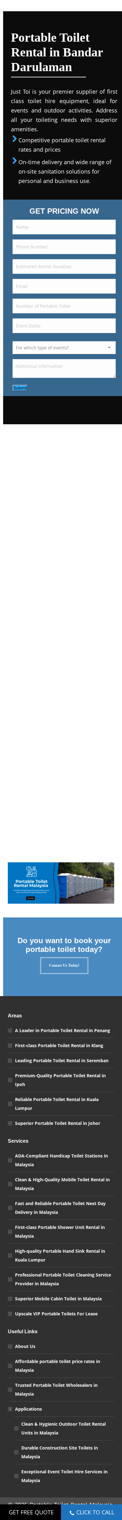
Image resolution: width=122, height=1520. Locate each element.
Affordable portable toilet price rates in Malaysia (57, 1365)
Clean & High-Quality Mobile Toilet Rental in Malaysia (62, 1184)
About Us (25, 1346)
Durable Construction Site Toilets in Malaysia (59, 1452)
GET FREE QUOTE (31, 1512)
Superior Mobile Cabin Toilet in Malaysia (58, 1299)
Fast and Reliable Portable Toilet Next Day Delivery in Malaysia (60, 1207)
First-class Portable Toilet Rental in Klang (59, 1045)
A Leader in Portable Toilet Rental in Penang (62, 1030)
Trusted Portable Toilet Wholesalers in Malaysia (56, 1389)
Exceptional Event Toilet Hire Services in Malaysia (64, 1476)
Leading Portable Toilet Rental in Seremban (62, 1060)
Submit (20, 387)
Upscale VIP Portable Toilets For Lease (56, 1314)
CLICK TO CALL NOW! (95, 1514)
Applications (28, 1409)
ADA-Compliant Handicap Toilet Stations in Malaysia (61, 1160)
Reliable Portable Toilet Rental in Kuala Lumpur (57, 1103)
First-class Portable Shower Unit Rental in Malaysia (60, 1231)
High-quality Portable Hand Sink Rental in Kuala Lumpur (60, 1255)
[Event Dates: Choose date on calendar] (109, 327)
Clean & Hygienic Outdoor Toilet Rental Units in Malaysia (63, 1428)
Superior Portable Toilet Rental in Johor (57, 1123)
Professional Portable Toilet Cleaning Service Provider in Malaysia (63, 1279)
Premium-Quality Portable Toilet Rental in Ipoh (60, 1080)
